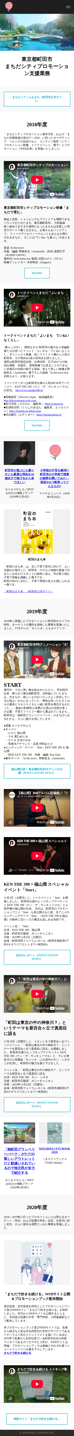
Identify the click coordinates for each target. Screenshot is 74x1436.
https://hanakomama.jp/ (49, 414)
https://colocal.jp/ (54, 403)
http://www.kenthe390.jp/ (29, 390)
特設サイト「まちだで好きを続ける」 (37, 1418)
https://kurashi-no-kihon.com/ (25, 411)
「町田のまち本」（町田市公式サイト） (28, 591)
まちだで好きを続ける (17, 1352)
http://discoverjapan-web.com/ (20, 400)
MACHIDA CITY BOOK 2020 (54, 1150)
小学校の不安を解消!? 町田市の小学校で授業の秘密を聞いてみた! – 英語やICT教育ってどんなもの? (54, 478)
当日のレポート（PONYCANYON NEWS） (37, 957)
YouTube (37, 273)
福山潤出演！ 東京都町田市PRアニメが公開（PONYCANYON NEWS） (37, 771)
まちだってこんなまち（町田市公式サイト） (37, 99)
